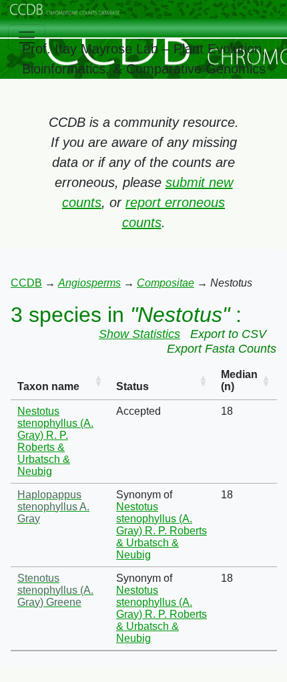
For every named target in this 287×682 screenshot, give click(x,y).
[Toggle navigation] (26, 37)
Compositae (165, 283)
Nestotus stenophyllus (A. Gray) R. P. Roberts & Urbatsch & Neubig (55, 441)
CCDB (26, 283)
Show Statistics (139, 334)
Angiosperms (89, 283)
